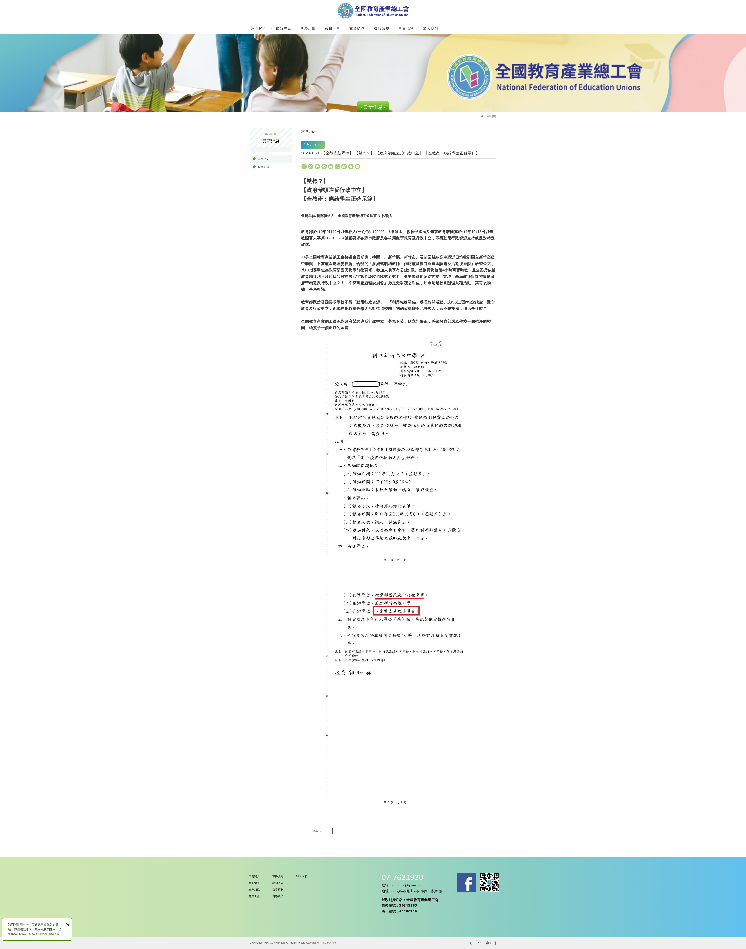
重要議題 (357, 29)
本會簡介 (259, 29)
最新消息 (283, 29)
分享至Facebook (304, 166)
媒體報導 (263, 167)
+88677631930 (471, 943)
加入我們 (430, 29)
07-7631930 (402, 877)
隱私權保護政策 (48, 934)
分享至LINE (324, 166)
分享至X (311, 166)
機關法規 (382, 29)
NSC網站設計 (329, 942)
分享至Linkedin (331, 166)
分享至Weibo (344, 166)
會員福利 (406, 29)
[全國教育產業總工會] (373, 11)
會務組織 (308, 29)
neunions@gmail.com (407, 885)
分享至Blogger (351, 166)
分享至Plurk (317, 166)
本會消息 (263, 159)
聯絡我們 (277, 896)
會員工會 (332, 29)
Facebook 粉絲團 (466, 882)
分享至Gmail (357, 166)
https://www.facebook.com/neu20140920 (495, 943)
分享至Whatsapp (337, 166)
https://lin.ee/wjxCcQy (488, 943)
